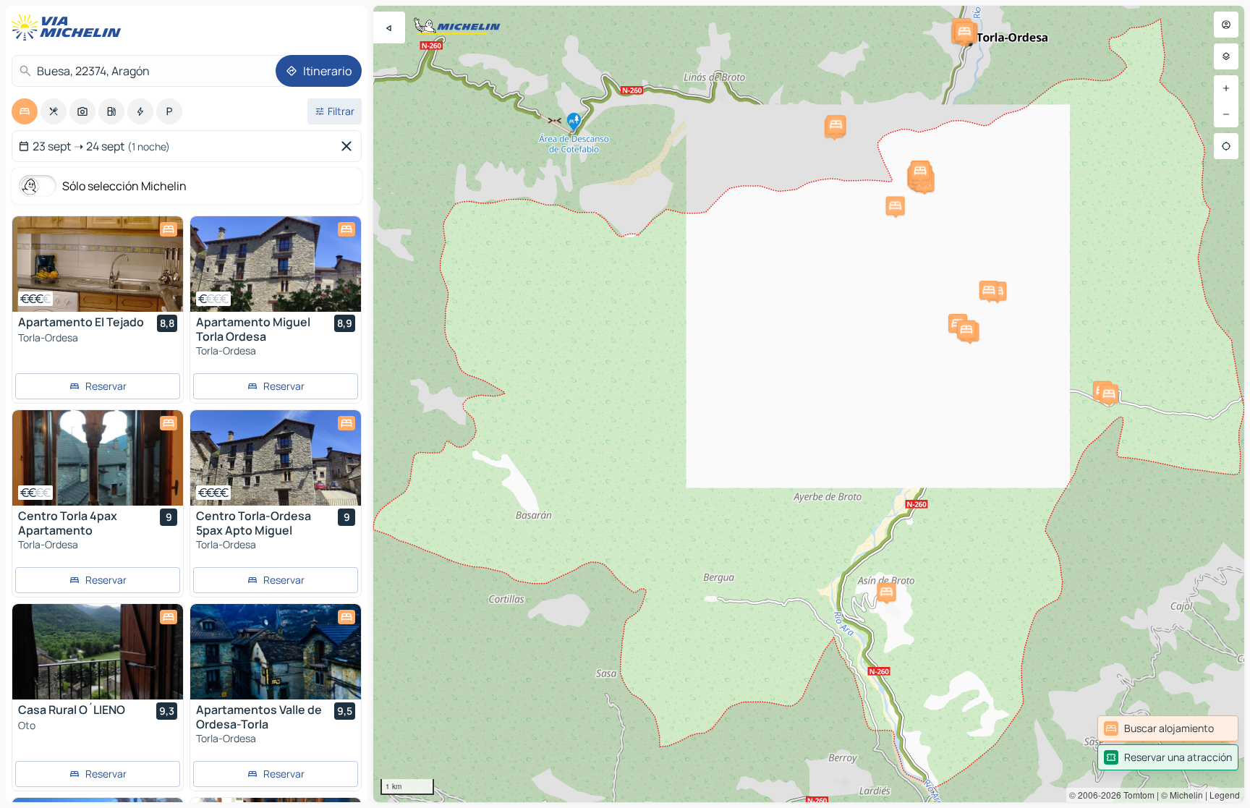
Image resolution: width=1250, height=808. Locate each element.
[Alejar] (1226, 114)
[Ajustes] (1226, 56)
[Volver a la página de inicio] (69, 27)
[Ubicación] (1226, 146)
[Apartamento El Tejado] (97, 264)
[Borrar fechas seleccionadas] (349, 146)
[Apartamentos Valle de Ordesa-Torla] (275, 651)
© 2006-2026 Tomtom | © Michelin (1136, 794)
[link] (1167, 728)
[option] (25, 111)
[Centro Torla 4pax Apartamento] (97, 458)
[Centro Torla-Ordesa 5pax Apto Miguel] (275, 458)
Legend (1224, 794)
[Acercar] (1226, 88)
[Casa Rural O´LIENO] (97, 651)
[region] (808, 404)
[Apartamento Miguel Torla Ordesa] (275, 264)
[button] (895, 205)
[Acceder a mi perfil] (1226, 25)
